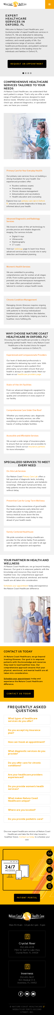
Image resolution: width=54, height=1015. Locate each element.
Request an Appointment (27, 64)
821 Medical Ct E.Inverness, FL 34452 (27, 981)
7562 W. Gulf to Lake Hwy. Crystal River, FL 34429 (27, 951)
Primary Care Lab (30, 476)
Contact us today (26, 837)
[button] (49, 4)
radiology (18, 249)
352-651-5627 (27, 977)
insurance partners (37, 446)
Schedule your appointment (16, 586)
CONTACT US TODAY (19, 693)
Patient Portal (27, 897)
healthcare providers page (29, 374)
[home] (14, 4)
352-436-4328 (27, 947)
